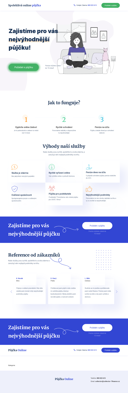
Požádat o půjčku (111, 5)
